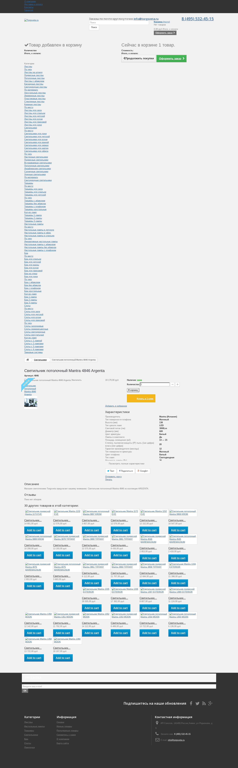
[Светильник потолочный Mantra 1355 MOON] (182, 615)
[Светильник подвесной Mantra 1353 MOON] (125, 615)
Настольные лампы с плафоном (40, 250)
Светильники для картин (36, 148)
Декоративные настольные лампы (41, 241)
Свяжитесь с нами (66, 735)
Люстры (28, 66)
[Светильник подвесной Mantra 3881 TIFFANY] (125, 538)
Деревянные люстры (34, 95)
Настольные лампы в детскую (39, 230)
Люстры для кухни (33, 119)
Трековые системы (33, 352)
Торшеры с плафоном (35, 206)
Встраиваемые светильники (38, 163)
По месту (28, 107)
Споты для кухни (32, 317)
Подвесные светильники (36, 160)
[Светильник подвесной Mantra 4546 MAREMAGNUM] (154, 539)
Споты (27, 305)
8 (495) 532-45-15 (198, 18)
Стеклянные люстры (34, 101)
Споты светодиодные (34, 332)
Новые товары (64, 726)
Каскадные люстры (33, 84)
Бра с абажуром (32, 282)
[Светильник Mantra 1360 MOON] (67, 640)
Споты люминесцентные (36, 329)
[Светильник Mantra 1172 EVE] (125, 513)
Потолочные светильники (36, 165)
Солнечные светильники (36, 171)
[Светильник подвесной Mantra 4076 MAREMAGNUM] (38, 567)
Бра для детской (32, 262)
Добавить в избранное (116, 406)
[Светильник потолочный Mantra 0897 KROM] (96, 513)
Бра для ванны (31, 265)
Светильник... (33, 520)
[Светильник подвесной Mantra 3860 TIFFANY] (125, 566)
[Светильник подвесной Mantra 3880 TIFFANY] (96, 538)
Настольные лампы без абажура (40, 247)
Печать (108, 479)
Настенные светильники (36, 157)
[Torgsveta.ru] (54, 24)
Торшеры (28, 183)
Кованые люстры (32, 104)
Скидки (60, 722)
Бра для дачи (31, 276)
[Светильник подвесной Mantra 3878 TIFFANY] (67, 538)
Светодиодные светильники (38, 180)
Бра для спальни (32, 259)
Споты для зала (32, 311)
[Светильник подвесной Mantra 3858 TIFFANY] (154, 566)
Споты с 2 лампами (33, 343)
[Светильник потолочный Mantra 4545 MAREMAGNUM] (182, 539)
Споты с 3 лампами (33, 346)
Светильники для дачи (35, 133)
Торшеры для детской (35, 195)
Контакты (28, 7)
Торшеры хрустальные (35, 209)
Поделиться (126, 471)
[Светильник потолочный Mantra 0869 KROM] (182, 513)
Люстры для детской (34, 116)
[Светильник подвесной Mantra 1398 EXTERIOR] (182, 590)
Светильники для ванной (36, 142)
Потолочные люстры (34, 78)
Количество (133, 384)
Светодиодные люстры (35, 87)
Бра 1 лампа (30, 297)
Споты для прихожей (34, 320)
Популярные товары (67, 730)
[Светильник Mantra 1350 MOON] (38, 615)
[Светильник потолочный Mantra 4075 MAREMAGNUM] (67, 567)
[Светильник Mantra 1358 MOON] (38, 640)
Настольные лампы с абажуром (40, 244)
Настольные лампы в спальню (39, 235)
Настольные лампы (33, 224)
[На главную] (28, 360)
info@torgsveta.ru (146, 19)
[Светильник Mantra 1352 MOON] (96, 615)
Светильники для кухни (35, 139)
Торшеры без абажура (35, 203)
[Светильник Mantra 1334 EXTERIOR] (182, 566)
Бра (26, 253)
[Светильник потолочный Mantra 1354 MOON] (154, 615)
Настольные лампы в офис (37, 233)
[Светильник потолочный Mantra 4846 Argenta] (62, 389)
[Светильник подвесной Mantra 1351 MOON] (67, 615)
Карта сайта (63, 743)
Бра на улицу (30, 273)
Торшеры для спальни (35, 192)
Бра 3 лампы (30, 303)
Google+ (144, 471)
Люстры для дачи (33, 125)
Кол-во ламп (30, 212)
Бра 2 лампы (30, 300)
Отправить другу (113, 476)
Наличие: (131, 380)
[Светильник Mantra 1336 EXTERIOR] (125, 590)
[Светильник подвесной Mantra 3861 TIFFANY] (96, 566)
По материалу (31, 90)
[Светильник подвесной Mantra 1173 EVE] (38, 513)
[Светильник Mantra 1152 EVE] (154, 513)
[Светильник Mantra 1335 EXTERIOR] (96, 590)
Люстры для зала (33, 110)
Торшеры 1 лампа (33, 215)
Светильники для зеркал (36, 145)
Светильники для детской (37, 136)
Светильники (30, 128)
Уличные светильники (35, 174)
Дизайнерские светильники (37, 168)
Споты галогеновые (33, 326)
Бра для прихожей (33, 270)
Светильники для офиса (36, 151)
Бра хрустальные (32, 291)
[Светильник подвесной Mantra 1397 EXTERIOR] (154, 590)
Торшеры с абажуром (34, 200)
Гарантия (28, 10)
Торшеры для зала (33, 189)
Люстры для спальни (34, 113)
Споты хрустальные (34, 335)
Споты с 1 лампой (33, 340)
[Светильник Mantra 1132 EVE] (67, 513)
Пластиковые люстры (34, 98)
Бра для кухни (31, 268)
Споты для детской (33, 314)
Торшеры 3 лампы (33, 221)
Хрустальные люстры (35, 93)
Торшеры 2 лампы (33, 218)
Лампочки (29, 747)
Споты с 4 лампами (33, 349)
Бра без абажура (32, 285)
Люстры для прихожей (35, 122)
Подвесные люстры (34, 75)
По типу (28, 69)
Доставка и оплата (33, 4)
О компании (30, 1)
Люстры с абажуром (34, 81)
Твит (111, 471)
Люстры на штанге (33, 72)
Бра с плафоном (32, 288)
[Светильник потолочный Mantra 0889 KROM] (38, 538)
